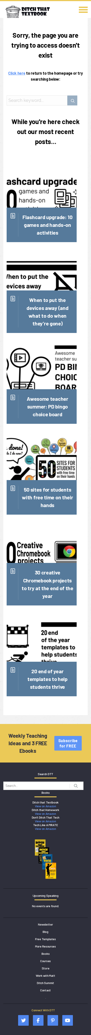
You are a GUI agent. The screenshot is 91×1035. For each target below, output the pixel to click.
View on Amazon (45, 806)
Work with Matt (45, 975)
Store (45, 968)
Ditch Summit (45, 983)
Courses (45, 961)
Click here (16, 73)
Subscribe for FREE (68, 743)
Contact (45, 990)
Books (46, 953)
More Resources (45, 946)
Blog (45, 932)
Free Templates (45, 939)
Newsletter (45, 924)
